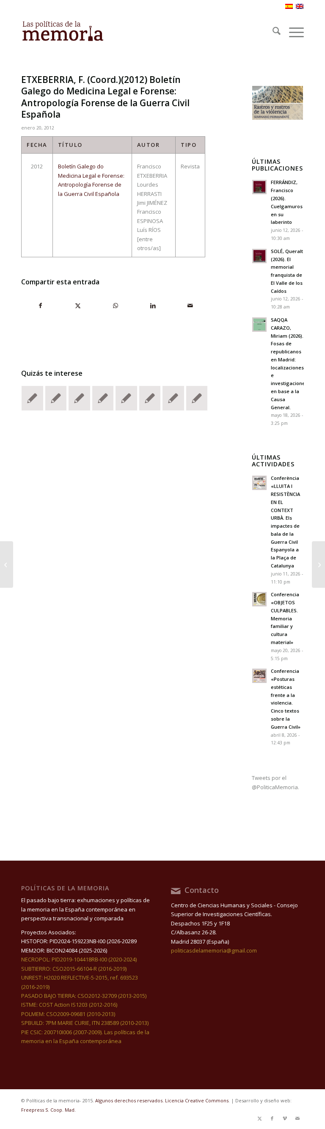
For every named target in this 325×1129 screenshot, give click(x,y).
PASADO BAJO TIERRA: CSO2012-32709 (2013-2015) (83, 996)
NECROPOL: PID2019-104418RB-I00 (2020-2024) (79, 959)
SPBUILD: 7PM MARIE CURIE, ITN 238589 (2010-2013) (85, 1023)
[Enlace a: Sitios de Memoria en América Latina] (173, 398)
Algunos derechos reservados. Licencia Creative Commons (162, 1100)
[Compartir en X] (77, 306)
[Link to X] (259, 1118)
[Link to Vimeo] (284, 1118)
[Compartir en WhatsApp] (115, 306)
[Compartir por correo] (190, 306)
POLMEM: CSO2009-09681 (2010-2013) (68, 1014)
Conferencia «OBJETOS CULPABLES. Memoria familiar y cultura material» (285, 618)
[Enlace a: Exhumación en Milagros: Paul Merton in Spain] (79, 398)
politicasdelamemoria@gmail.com (214, 950)
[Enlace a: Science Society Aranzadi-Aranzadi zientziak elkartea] (32, 398)
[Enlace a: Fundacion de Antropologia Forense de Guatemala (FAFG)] (197, 398)
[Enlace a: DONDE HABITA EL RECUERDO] (150, 398)
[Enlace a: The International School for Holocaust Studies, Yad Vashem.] (103, 398)
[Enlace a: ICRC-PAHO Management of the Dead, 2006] (56, 398)
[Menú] (292, 32)
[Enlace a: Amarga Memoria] (126, 398)
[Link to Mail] (297, 1118)
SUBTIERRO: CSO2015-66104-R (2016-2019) (74, 968)
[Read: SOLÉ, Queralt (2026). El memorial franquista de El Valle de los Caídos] (259, 256)
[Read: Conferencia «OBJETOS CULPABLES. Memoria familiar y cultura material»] (259, 599)
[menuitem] (272, 32)
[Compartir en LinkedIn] (152, 306)
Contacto (202, 890)
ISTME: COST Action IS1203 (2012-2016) (69, 1004)
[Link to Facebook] (272, 1118)
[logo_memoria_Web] (62, 32)
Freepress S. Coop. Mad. (48, 1110)
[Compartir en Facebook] (40, 306)
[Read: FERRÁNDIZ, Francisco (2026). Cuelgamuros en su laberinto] (259, 187)
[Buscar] (272, 32)
